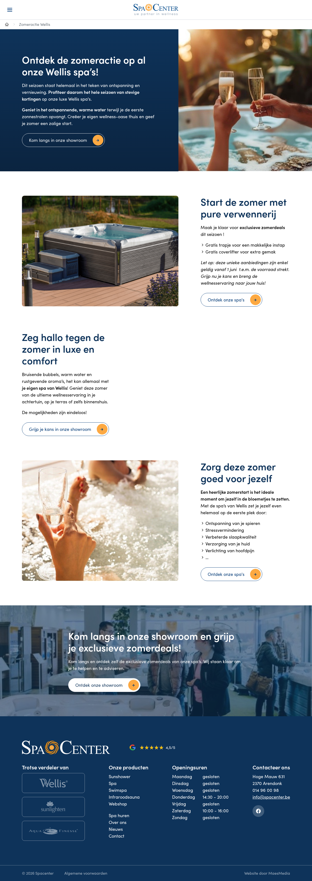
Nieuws (116, 829)
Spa (113, 783)
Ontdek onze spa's (226, 300)
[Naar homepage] (7, 24)
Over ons (118, 822)
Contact (116, 836)
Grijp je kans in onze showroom (60, 429)
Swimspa (118, 790)
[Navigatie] (10, 10)
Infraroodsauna (124, 797)
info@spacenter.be (271, 797)
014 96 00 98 (266, 790)
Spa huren (119, 815)
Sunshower (119, 776)
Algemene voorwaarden (85, 873)
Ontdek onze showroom (99, 685)
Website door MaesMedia (267, 873)
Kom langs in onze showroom (58, 140)
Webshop (118, 804)
